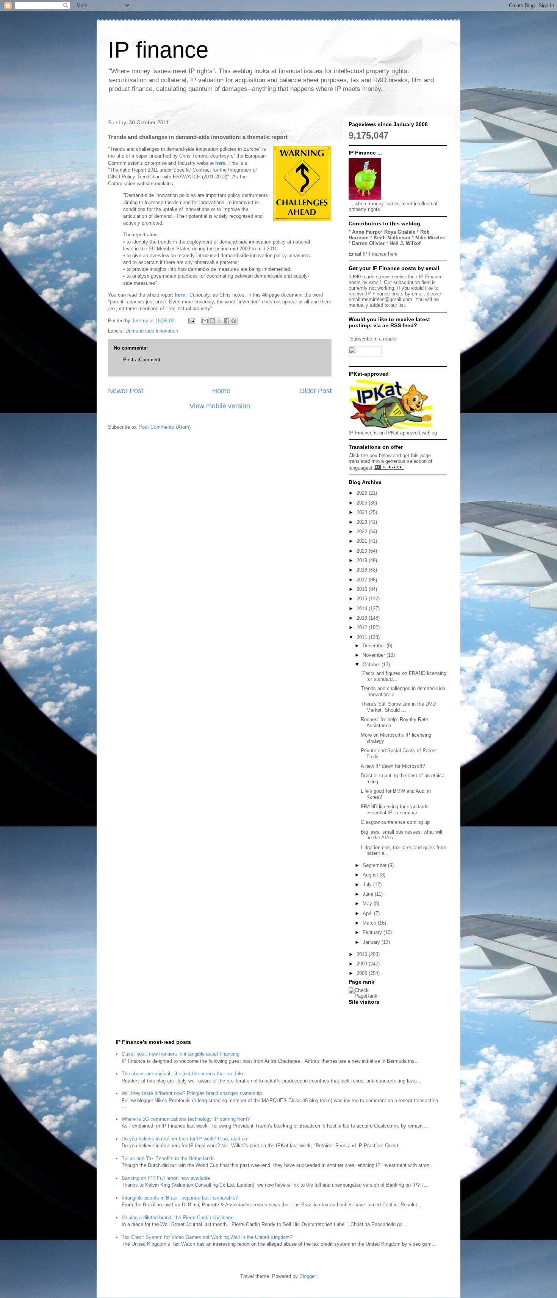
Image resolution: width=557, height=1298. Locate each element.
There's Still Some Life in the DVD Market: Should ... (398, 707)
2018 (363, 570)
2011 (363, 637)
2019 (363, 560)
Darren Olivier (368, 243)
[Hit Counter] (362, 1011)
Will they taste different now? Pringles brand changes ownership (192, 1093)
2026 (363, 493)
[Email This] (205, 321)
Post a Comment (141, 359)
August (371, 875)
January (372, 942)
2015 (363, 598)
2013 (363, 618)
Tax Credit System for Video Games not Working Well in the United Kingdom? (207, 1237)
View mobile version (219, 406)
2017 (363, 580)
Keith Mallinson (392, 238)
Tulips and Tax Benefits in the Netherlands (168, 1158)
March (370, 923)
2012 (363, 627)
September (375, 865)
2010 (363, 954)
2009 (363, 964)
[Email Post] (191, 320)
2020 (363, 551)
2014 (363, 608)
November (374, 655)
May (368, 903)
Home (221, 391)
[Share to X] (219, 321)
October (372, 664)
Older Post (315, 391)
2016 (363, 589)
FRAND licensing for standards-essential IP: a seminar (395, 809)
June (369, 894)
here (220, 163)
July (368, 884)
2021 (363, 541)
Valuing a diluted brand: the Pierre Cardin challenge (177, 1217)
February (373, 932)
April (368, 913)
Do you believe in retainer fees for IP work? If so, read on (184, 1139)
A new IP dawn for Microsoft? (393, 766)
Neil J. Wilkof (405, 243)
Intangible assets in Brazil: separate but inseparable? (180, 1198)
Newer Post (125, 391)
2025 (363, 503)
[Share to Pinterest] (234, 321)
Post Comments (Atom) (165, 427)
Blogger (307, 1276)
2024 (363, 512)
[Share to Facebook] (226, 321)
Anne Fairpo (366, 232)
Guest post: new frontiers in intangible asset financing (180, 1054)
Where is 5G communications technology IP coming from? (186, 1119)
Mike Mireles (430, 238)
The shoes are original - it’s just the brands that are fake (183, 1073)
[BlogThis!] (212, 321)
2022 (363, 531)
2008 (363, 973)
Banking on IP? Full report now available (166, 1178)
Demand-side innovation (151, 331)
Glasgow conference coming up (395, 822)
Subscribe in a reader (373, 339)
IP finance (158, 49)
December (374, 645)
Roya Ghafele (399, 232)
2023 (363, 522)
